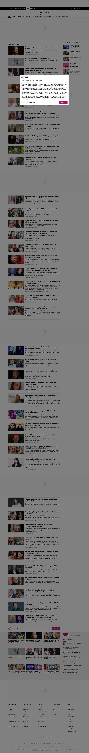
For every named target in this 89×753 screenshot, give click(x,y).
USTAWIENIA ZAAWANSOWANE (29, 102)
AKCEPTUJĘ (63, 102)
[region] (44, 90)
